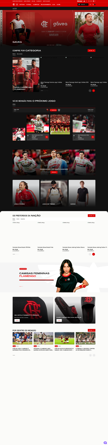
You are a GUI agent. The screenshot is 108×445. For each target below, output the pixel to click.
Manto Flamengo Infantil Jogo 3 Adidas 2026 (77, 82)
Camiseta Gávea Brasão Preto (45, 247)
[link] (54, 28)
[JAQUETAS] (97, 28)
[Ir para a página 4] (47, 90)
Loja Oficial (15, 8)
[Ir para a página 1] (42, 90)
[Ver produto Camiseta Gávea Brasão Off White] (24, 234)
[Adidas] (84, 1)
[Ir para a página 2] (44, 90)
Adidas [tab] (14, 104)
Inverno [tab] (17, 219)
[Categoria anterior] (80, 286)
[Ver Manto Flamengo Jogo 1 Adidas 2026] (92, 137)
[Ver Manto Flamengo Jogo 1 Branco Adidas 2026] (46, 137)
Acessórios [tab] (23, 219)
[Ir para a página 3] (46, 90)
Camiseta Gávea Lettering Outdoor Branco (74, 247)
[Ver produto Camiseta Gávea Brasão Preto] (49, 234)
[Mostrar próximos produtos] (93, 90)
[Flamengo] (15, 4)
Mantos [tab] (14, 54)
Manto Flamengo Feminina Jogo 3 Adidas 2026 (51, 82)
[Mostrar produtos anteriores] (90, 90)
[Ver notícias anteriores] (90, 355)
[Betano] (79, 1)
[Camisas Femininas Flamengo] (54, 275)
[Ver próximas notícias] (94, 355)
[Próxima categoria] (84, 286)
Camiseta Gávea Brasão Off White (21, 247)
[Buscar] (90, 4)
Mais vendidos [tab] (19, 54)
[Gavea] (10, 28)
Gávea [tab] (14, 219)
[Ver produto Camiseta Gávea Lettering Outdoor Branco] (74, 234)
